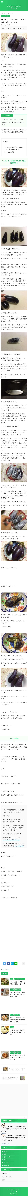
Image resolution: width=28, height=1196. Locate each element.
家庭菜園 (6, 1165)
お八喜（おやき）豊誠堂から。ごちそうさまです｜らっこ (17, 1032)
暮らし (5, 1151)
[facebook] (8, 963)
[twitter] (4, 963)
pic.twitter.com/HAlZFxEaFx (11, 840)
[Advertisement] (14, 916)
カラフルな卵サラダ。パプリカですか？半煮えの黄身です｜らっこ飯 (17, 1019)
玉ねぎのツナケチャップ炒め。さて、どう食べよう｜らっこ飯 (17, 1057)
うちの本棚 (7, 1157)
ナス (8, 969)
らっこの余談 (10, 152)
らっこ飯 (4, 969)
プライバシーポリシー (8, 1176)
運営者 (3, 1180)
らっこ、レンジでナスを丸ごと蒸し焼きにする (14, 148)
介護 (5, 1160)
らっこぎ (14, 8)
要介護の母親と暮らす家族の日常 (14, 1189)
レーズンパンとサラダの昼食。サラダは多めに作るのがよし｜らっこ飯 (17, 994)
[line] (15, 963)
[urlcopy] (23, 963)
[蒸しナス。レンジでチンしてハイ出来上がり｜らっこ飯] (12, 963)
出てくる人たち (6, 1144)
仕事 (5, 1154)
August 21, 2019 (19, 846)
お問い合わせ (5, 1173)
